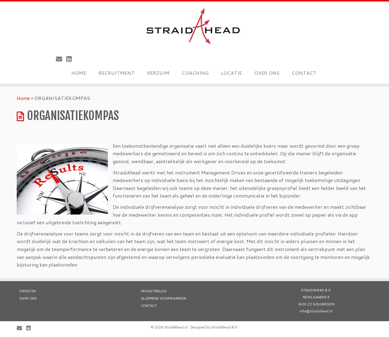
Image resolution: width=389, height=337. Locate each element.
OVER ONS (267, 72)
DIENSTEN (27, 291)
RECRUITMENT (116, 72)
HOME (78, 72)
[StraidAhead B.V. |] (194, 26)
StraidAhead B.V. (224, 327)
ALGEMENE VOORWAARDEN (163, 298)
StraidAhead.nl (176, 327)
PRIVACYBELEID (154, 291)
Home (23, 98)
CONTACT (304, 72)
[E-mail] (61, 59)
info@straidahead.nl (316, 311)
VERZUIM (158, 72)
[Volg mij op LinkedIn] (71, 59)
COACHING (195, 72)
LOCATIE (231, 72)
